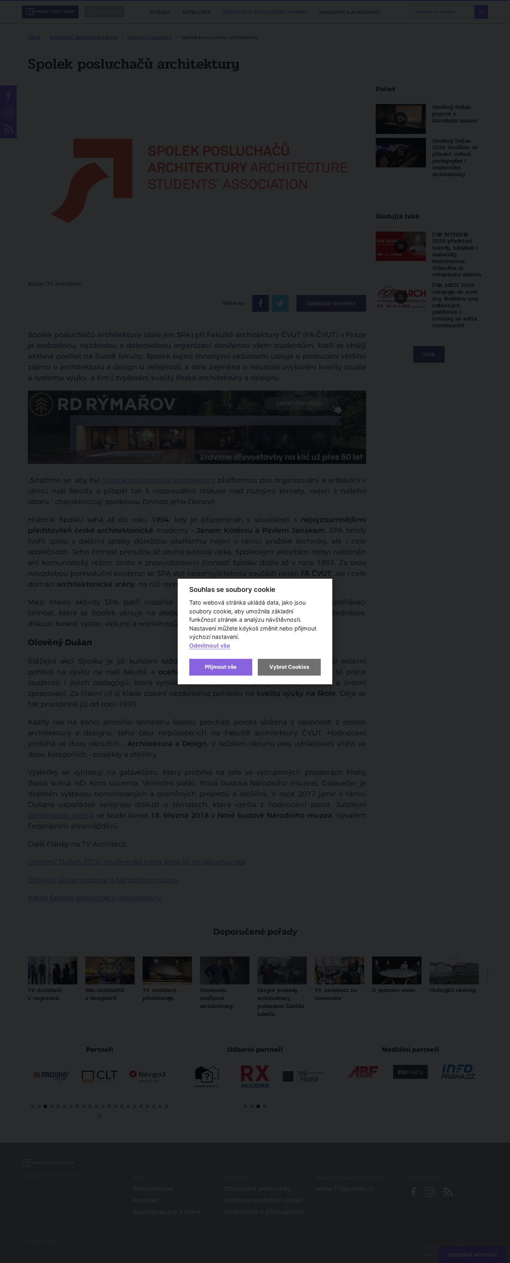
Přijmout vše (221, 667)
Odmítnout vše (209, 645)
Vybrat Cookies (289, 667)
